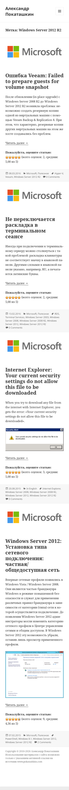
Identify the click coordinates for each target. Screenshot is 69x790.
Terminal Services (14, 317)
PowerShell (11, 738)
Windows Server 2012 (17, 495)
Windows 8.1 (25, 738)
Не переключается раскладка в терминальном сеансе (30, 228)
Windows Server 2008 (17, 492)
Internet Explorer (51, 488)
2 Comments (44, 742)
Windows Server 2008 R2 (33, 320)
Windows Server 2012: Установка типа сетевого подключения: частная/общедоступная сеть (33, 555)
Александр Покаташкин (19, 11)
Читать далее (16, 143)
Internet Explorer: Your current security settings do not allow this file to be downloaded (32, 381)
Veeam (9, 176)
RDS (57, 313)
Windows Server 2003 (37, 317)
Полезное (43, 173)
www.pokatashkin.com (29, 761)
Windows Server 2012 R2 (27, 176)
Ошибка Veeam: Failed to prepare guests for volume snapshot (34, 81)
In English (31, 488)
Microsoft (31, 173)
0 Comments (53, 176)
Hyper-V (59, 173)
